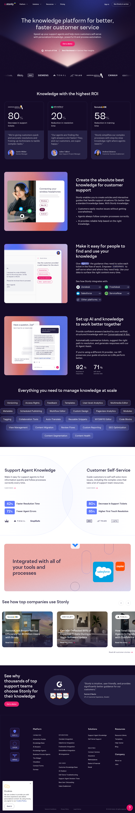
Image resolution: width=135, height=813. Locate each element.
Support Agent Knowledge (97, 735)
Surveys (35, 769)
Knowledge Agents (39, 750)
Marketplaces (92, 759)
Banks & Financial (94, 763)
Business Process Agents (41, 754)
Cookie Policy (21, 801)
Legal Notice (77, 809)
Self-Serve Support (94, 739)
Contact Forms (38, 766)
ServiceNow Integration (67, 750)
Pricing (62, 4)
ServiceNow (116, 293)
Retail (90, 767)
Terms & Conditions (50, 809)
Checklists (36, 762)
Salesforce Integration (66, 743)
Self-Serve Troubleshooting (68, 775)
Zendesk (85, 287)
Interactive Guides (39, 739)
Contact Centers (94, 752)
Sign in (106, 4)
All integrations (64, 754)
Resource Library (121, 735)
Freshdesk (115, 287)
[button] (89, 300)
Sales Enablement (65, 786)
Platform (22, 4)
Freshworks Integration (67, 747)
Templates (118, 739)
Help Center (119, 743)
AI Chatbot (62, 771)
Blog (116, 747)
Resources (50, 4)
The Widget (37, 758)
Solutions (36, 4)
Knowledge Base (39, 743)
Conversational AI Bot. (119, 335)
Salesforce (86, 293)
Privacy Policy (65, 809)
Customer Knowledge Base (68, 767)
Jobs (116, 764)
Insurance (91, 756)
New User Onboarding (66, 782)
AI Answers (37, 747)
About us (118, 760)
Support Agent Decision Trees (69, 778)
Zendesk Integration (66, 739)
